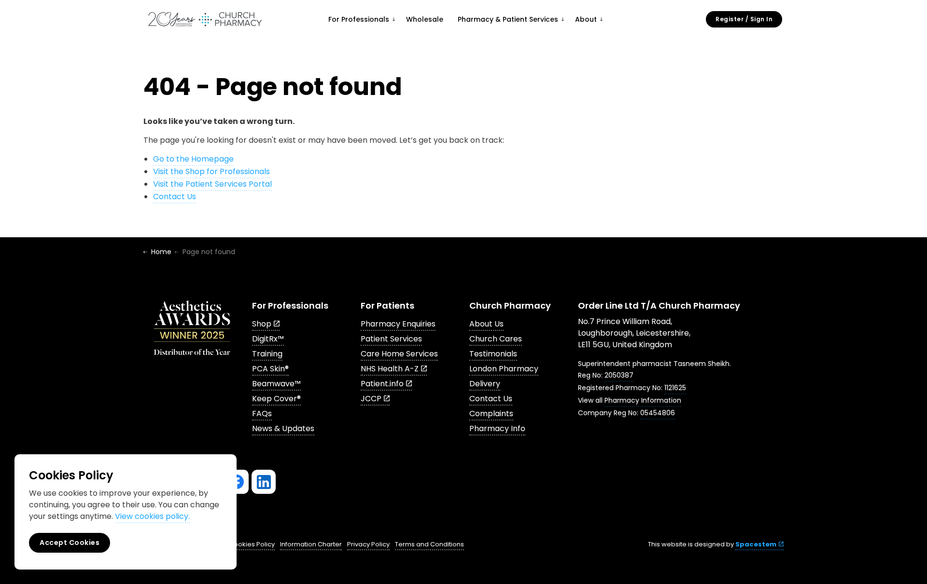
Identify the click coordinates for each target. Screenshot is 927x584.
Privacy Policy (368, 544)
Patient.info (382, 383)
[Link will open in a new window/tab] (237, 482)
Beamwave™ (276, 383)
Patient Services (391, 338)
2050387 (618, 375)
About (586, 19)
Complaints (491, 413)
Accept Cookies (69, 542)
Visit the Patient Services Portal (212, 184)
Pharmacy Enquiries (398, 323)
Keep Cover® (276, 398)
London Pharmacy (503, 368)
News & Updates (283, 428)
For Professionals (358, 19)
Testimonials (493, 353)
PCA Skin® (270, 368)
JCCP (371, 398)
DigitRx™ (268, 338)
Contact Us (174, 196)
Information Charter (311, 544)
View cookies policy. (152, 516)
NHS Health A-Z (390, 368)
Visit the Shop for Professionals (211, 171)
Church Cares (495, 338)
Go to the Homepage (193, 158)
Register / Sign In (744, 19)
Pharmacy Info (497, 428)
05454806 (657, 413)
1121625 (675, 388)
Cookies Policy (252, 544)
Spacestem (755, 544)
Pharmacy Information (642, 400)
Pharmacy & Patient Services (508, 19)
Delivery (484, 383)
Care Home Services (399, 353)
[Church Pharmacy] (205, 19)
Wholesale (424, 19)
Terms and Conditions (429, 544)
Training (267, 353)
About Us (486, 323)
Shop (261, 323)
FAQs (262, 413)
